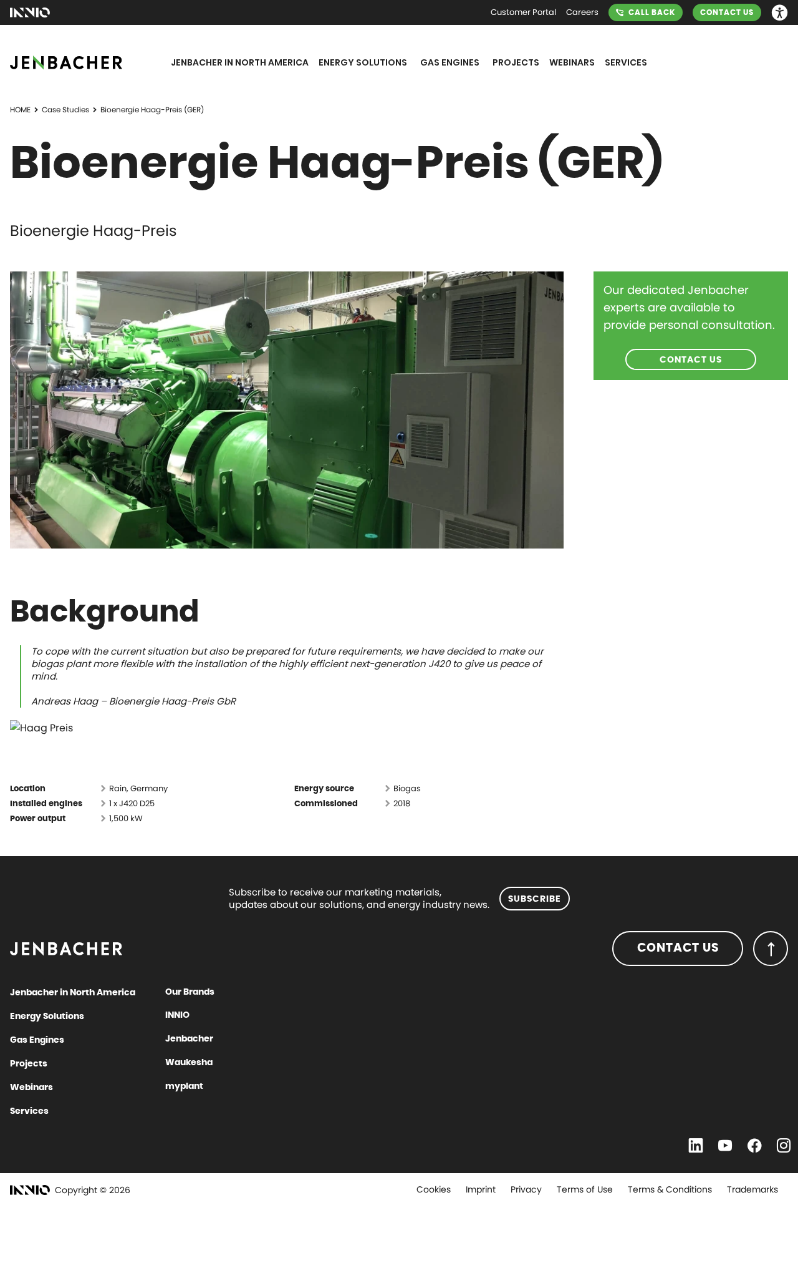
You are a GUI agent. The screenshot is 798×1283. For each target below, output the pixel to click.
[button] (779, 12)
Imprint (481, 1189)
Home (20, 109)
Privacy (526, 1189)
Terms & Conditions (670, 1189)
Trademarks (752, 1189)
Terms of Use (585, 1189)
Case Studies (65, 109)
